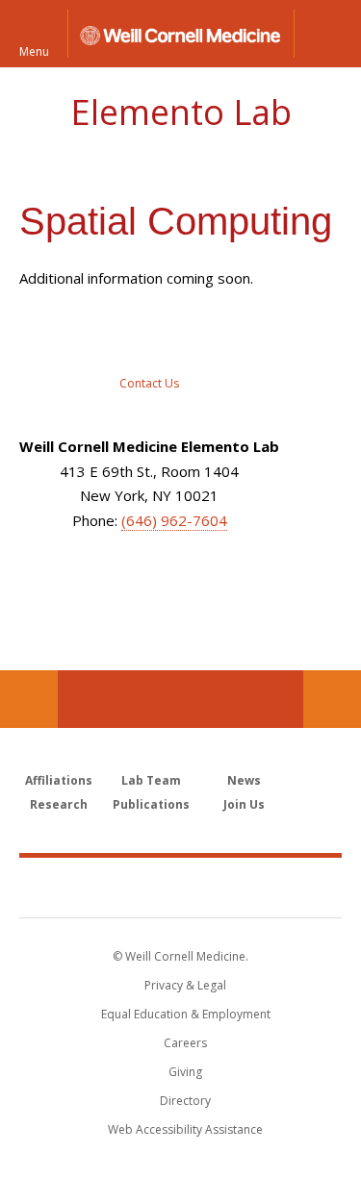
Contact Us (332, 699)
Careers (185, 1043)
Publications (151, 804)
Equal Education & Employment (186, 1014)
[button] (327, 34)
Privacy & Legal (185, 985)
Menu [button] (34, 50)
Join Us (244, 804)
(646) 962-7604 (174, 520)
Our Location (29, 699)
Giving (185, 1072)
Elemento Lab (181, 112)
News (244, 780)
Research (59, 804)
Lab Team (151, 780)
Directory (185, 1100)
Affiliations (58, 780)
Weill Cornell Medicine (181, 886)
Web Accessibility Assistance (185, 1129)
